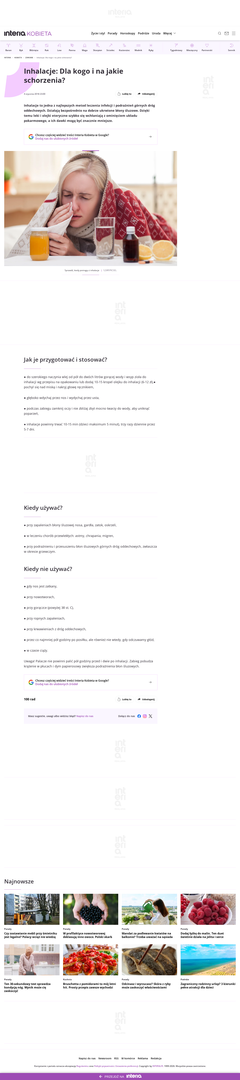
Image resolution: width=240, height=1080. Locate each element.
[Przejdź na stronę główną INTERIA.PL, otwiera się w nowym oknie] (15, 33)
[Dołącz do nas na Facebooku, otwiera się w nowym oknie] (139, 716)
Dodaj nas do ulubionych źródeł (72, 138)
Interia (7, 57)
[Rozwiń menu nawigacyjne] (233, 33)
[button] (128, 33)
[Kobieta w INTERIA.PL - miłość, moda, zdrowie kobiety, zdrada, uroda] (39, 33)
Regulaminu (82, 1066)
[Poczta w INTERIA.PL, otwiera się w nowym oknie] (226, 33)
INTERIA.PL (158, 1066)
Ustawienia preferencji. (127, 1066)
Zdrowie (29, 57)
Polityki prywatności (104, 1066)
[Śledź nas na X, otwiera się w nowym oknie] (150, 716)
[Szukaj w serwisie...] (219, 33)
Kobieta (18, 57)
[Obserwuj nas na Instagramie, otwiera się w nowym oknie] (145, 716)
